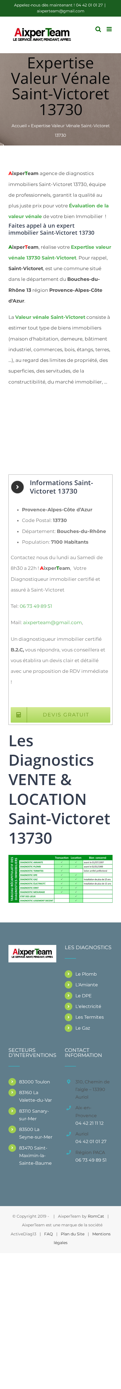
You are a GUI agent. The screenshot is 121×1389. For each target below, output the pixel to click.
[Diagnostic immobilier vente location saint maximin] (60, 857)
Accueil (19, 125)
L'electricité (88, 1006)
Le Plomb (86, 974)
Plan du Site (72, 1233)
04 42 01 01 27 (90, 1141)
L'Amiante (86, 984)
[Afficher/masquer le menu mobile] (110, 29)
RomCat (96, 1216)
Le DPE (83, 995)
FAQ (48, 1233)
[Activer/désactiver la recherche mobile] (98, 29)
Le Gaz (82, 1028)
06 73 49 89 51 (36, 606)
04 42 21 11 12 (89, 1123)
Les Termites (89, 1017)
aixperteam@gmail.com (60, 11)
